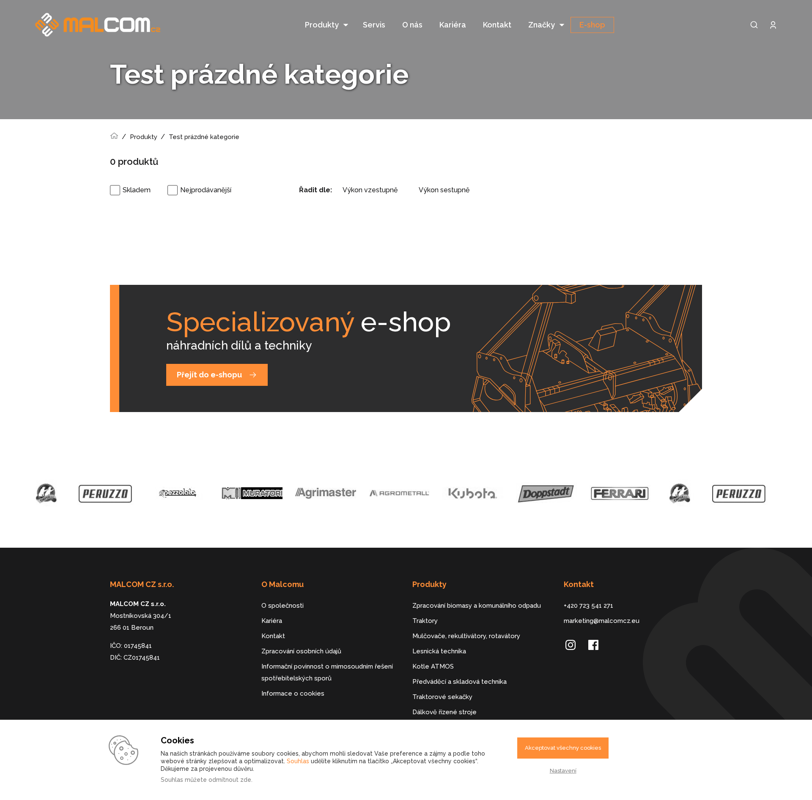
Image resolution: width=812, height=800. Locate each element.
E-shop (592, 24)
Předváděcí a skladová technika (459, 681)
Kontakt (497, 24)
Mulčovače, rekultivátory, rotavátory (466, 636)
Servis (374, 24)
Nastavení (563, 770)
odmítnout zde (229, 779)
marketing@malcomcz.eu (601, 621)
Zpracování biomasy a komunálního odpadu (476, 605)
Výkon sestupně (444, 190)
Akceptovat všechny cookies (563, 748)
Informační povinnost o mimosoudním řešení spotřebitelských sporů (327, 672)
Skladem (137, 190)
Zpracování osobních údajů (301, 651)
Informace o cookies (292, 693)
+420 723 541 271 (588, 605)
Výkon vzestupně (370, 190)
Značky (541, 24)
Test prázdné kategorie (204, 137)
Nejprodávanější (205, 190)
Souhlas (298, 761)
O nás (412, 24)
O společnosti (282, 605)
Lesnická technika (439, 651)
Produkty (322, 24)
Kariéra (452, 24)
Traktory (425, 621)
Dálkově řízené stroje (444, 712)
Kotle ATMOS (433, 666)
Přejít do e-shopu (209, 374)
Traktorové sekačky (442, 697)
